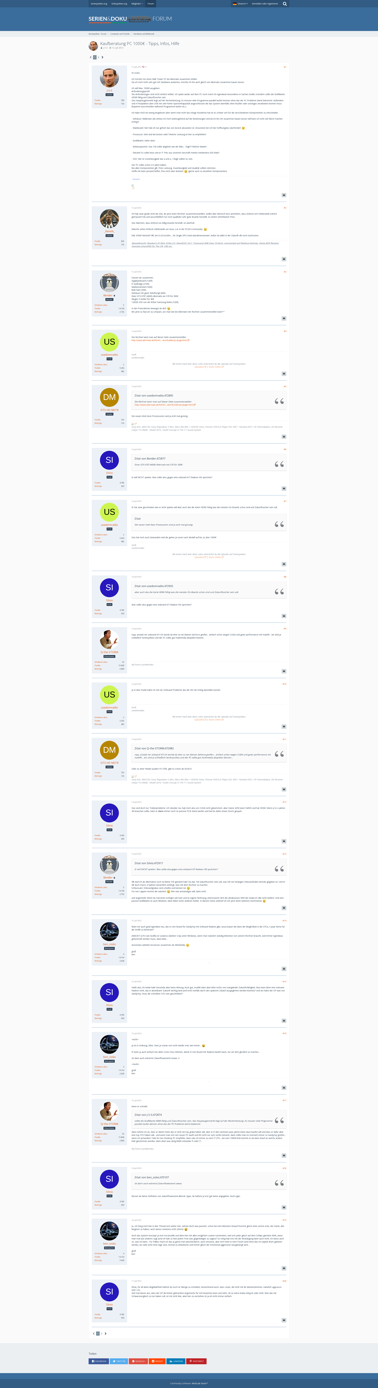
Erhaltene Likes (101, 305)
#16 (284, 1033)
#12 (284, 802)
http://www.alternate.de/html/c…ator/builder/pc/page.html (159, 340)
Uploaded (199, 366)
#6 (285, 449)
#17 (284, 1100)
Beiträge (98, 103)
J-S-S (105, 47)
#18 (284, 1168)
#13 (284, 853)
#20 (284, 1281)
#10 (284, 683)
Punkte (97, 100)
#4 (285, 331)
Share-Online (215, 366)
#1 (285, 67)
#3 (285, 271)
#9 (285, 628)
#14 (284, 920)
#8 (285, 576)
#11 (284, 739)
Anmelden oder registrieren (265, 3)
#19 (284, 1220)
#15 (284, 981)
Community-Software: (189, 1383)
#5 (285, 386)
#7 (285, 501)
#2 (285, 207)
